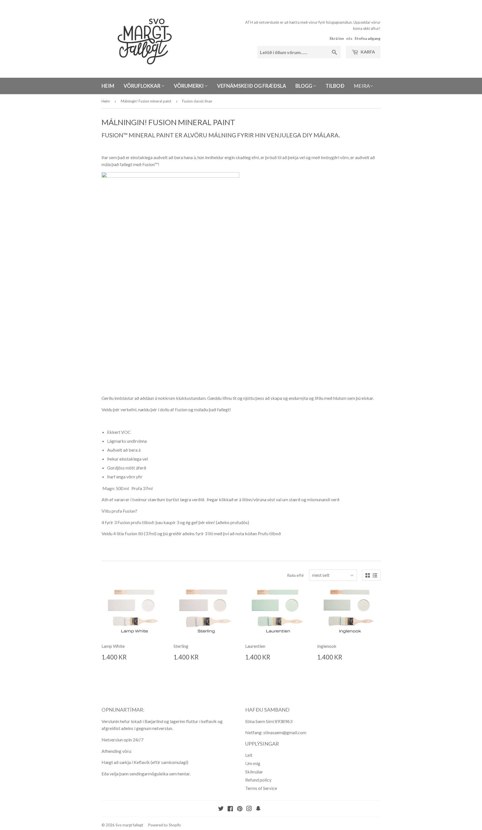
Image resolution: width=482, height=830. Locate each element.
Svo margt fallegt (129, 825)
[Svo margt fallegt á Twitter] (221, 809)
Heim (108, 86)
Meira (362, 86)
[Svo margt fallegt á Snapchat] (258, 809)
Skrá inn (336, 38)
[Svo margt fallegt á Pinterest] (240, 809)
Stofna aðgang (367, 38)
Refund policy (258, 779)
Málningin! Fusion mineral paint (146, 101)
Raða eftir (295, 575)
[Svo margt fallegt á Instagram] (249, 809)
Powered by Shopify (164, 825)
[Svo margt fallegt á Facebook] (230, 809)
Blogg (304, 86)
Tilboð (335, 86)
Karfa (367, 51)
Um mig (252, 763)
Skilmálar (254, 771)
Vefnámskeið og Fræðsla (251, 86)
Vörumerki (189, 86)
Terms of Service (261, 788)
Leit (248, 755)
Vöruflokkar (142, 86)
